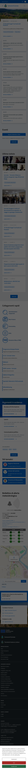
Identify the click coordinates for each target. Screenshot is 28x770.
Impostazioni (14, 759)
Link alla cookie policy (15, 755)
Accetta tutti (14, 766)
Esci (14, 763)
